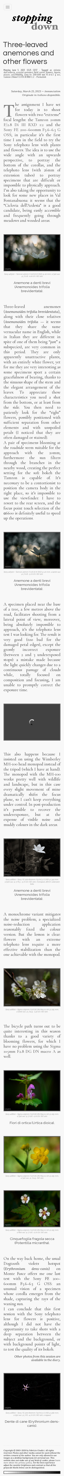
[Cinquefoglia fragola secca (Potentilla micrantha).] (32, 1208)
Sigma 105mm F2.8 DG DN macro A (32, 1049)
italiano (42, 95)
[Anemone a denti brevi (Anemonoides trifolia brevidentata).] (32, 252)
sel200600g (17, 74)
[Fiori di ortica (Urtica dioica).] (32, 1090)
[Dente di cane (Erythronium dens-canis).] (32, 1391)
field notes (39, 72)
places (7, 74)
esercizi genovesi (24, 72)
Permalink (41, 76)
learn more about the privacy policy (32, 1461)
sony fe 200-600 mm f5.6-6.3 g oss (42, 74)
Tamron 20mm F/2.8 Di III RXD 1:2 (32, 122)
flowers (49, 72)
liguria (57, 72)
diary (56, 1360)
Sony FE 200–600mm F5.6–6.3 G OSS (32, 132)
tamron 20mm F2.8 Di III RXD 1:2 (19, 76)
